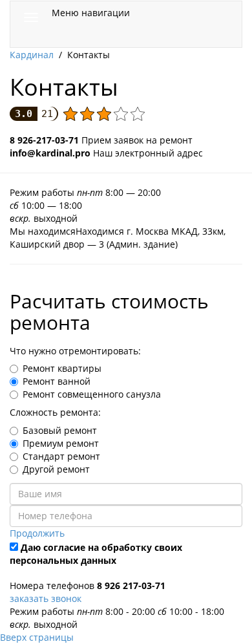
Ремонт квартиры (62, 368)
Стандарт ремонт (61, 456)
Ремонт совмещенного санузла (92, 394)
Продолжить (37, 533)
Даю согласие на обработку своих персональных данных (96, 553)
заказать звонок (45, 598)
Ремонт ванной (56, 381)
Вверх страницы (37, 637)
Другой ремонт (56, 469)
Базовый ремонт (60, 430)
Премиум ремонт (61, 443)
